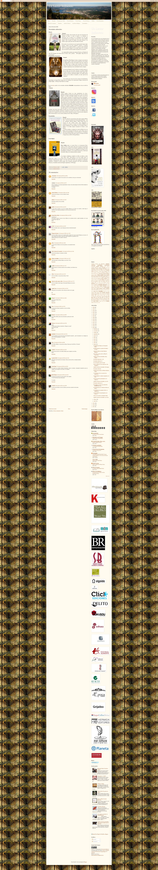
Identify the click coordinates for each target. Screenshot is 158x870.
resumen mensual (105, 292)
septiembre (96, 334)
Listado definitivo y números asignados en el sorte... (101, 376)
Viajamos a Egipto (101, 783)
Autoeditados (84, 23)
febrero (95, 399)
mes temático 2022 (100, 282)
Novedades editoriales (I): (98, 383)
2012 (94, 405)
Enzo (53, 306)
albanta (53, 199)
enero (95, 401)
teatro (103, 301)
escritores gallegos (106, 273)
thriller (107, 301)
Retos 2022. (107, 298)
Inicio (49, 20)
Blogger (85, 862)
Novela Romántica (100, 20)
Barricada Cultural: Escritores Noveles (103, 769)
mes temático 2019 (96, 281)
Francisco (97, 83)
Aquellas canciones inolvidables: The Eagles (101, 367)
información (95, 278)
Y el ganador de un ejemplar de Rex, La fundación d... (101, 391)
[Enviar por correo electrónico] (62, 167)
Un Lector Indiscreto (61, 6)
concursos (104, 270)
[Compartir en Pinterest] (67, 167)
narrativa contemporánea (99, 283)
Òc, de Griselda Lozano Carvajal (99, 362)
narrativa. (104, 283)
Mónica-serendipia (55, 258)
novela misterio (101, 287)
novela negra (106, 287)
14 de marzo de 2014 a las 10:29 (65, 215)
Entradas (94, 839)
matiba (53, 207)
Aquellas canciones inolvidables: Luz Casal (101, 397)
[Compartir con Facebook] (66, 167)
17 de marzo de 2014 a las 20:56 (62, 366)
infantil (92, 278)
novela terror (93, 289)
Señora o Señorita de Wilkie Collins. (99, 464)
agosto (95, 335)
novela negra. (93, 288)
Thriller (93, 20)
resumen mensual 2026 (101, 295)
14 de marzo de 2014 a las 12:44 (68, 251)
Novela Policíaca (86, 20)
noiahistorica (96, 284)
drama (92, 272)
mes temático (102, 279)
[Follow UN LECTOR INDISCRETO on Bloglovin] (95, 763)
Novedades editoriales (97, 368)
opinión (97, 289)
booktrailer (93, 268)
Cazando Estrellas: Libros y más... (99, 441)
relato (92, 291)
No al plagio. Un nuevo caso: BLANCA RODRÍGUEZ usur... (100, 385)
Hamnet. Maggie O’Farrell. (97, 442)
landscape (99, 278)
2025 (94, 309)
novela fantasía (96, 286)
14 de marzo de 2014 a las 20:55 (61, 314)
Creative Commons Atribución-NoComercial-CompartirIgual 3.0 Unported (100, 851)
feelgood (105, 277)
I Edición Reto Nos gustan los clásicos (103, 792)
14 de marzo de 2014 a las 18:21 (62, 288)
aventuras (92, 267)
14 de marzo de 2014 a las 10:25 (60, 199)
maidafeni (53, 334)
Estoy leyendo (100, 275)
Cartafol (53, 385)
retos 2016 (97, 297)
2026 (94, 307)
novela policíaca (99, 288)
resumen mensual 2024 (102, 293)
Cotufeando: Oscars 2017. (97, 450)
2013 (94, 403)
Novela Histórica (70, 20)
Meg (52, 342)
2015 (94, 325)
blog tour (107, 267)
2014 (94, 327)
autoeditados (93, 266)
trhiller (92, 302)
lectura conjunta (104, 278)
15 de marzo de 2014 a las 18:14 (61, 349)
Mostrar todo (107, 476)
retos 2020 (95, 298)
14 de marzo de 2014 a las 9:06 (61, 175)
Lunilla (53, 265)
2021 (94, 315)
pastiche (99, 289)
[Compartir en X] (64, 167)
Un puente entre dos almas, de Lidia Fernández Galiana (99, 473)
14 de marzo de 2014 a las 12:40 (59, 242)
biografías (103, 267)
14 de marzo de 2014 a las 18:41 (61, 298)
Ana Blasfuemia (102, 263)
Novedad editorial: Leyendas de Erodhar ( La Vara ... (101, 349)
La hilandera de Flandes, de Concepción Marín (100, 346)
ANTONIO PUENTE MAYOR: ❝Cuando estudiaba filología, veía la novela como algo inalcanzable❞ (100, 455)
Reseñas (53, 20)
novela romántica (106, 288)
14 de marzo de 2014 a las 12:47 (64, 258)
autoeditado (107, 265)
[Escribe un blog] (63, 167)
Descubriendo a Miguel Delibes (99, 271)
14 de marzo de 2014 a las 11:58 (64, 233)
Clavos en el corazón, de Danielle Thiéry (101, 395)
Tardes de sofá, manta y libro (57, 281)
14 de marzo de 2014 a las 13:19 (60, 265)
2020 (94, 317)
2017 (94, 322)
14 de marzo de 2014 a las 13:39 (60, 274)
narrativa (93, 283)
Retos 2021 (99, 298)
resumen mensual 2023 (95, 293)
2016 (94, 324)
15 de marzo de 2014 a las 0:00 (59, 342)
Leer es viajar (95, 459)
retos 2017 (102, 297)
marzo (95, 344)
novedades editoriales (56, 168)
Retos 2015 (93, 297)
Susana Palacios (55, 192)
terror (105, 301)
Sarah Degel (54, 366)
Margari (53, 298)
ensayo (98, 273)
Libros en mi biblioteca (97, 471)
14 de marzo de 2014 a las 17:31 (68, 281)
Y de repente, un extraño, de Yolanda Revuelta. (102, 815)
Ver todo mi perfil (97, 85)
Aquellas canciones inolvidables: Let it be (101, 381)
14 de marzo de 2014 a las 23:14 (61, 334)
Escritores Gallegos (76, 23)
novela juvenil (97, 287)
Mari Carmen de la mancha (57, 251)
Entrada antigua (84, 408)
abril (95, 342)
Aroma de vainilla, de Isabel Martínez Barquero (100, 352)
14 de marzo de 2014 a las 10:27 (60, 206)
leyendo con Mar (96, 463)
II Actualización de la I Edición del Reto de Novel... (101, 388)
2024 (94, 310)
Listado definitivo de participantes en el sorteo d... (100, 393)
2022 (94, 314)
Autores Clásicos (67, 23)
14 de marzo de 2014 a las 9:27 (61, 183)
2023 (94, 312)
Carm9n (53, 349)
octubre (95, 332)
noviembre (96, 330)
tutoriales (94, 302)
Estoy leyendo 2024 (103, 276)
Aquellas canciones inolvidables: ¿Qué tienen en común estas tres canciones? (103, 822)
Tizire (53, 274)
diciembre (95, 329)
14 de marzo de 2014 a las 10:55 (60, 226)
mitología (108, 282)
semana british (104, 300)
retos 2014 (107, 296)
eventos (102, 277)
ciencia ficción (93, 270)
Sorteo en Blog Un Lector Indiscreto (102, 799)
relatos (94, 291)
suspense (100, 301)
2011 (94, 406)
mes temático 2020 (104, 281)
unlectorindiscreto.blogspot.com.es (97, 855)
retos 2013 (103, 296)
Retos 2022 (103, 298)
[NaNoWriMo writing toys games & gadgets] (100, 225)
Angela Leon (54, 288)
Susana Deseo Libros (55, 215)
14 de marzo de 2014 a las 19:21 (59, 306)
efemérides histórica (104, 272)
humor (108, 277)
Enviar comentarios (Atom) (58, 410)
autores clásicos (99, 266)
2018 (94, 320)
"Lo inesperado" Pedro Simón (97, 446)
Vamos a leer (98, 302)
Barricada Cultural (98, 267)
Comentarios (95, 841)
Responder (53, 179)
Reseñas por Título (61, 20)
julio (95, 337)
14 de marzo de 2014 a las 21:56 (61, 323)
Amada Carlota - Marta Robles (98, 438)
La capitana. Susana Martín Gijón (98, 468)
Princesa (53, 323)
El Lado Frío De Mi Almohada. (98, 449)
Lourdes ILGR (54, 358)
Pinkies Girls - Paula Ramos (97, 460)
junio (95, 339)
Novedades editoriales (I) (98, 361)
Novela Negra (78, 20)
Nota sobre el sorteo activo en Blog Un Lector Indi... (100, 354)
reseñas (101, 291)
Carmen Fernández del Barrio (101, 268)
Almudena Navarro (94, 263)
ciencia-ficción (98, 270)
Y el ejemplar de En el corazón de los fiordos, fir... (100, 374)
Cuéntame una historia (97, 445)
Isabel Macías (54, 374)
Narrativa (60, 23)
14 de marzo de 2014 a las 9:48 (63, 192)
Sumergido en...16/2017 (102, 776)
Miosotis (53, 314)
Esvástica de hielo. (98, 277)
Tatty (53, 243)
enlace (53, 85)
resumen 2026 (99, 292)
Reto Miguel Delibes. (98, 296)
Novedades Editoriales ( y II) (99, 359)
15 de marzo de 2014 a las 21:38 (63, 358)
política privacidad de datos (105, 289)
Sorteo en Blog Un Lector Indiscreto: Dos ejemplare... (101, 365)
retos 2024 (97, 300)
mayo (95, 340)
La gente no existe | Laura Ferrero (98, 434)
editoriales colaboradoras (97, 272)
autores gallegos (106, 266)
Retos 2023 (93, 300)
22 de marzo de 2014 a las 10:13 (62, 374)
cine (101, 270)
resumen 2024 (93, 292)
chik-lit (108, 268)
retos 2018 (105, 297)
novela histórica (103, 286)
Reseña (97, 291)
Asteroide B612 (95, 433)
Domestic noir (106, 271)
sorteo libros (96, 301)
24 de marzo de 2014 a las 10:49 (61, 385)
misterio (104, 282)
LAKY (53, 226)
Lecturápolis (95, 453)
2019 (94, 319)
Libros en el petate (96, 467)
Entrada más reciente (52, 408)
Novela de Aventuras (52, 23)
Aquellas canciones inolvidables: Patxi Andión (100, 357)
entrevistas (101, 273)
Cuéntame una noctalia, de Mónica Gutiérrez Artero (101, 371)
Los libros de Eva (96, 279)
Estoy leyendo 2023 (96, 276)
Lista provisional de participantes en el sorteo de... (100, 379)
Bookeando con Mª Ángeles (98, 437)
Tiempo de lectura (55, 233)
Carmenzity (54, 175)
